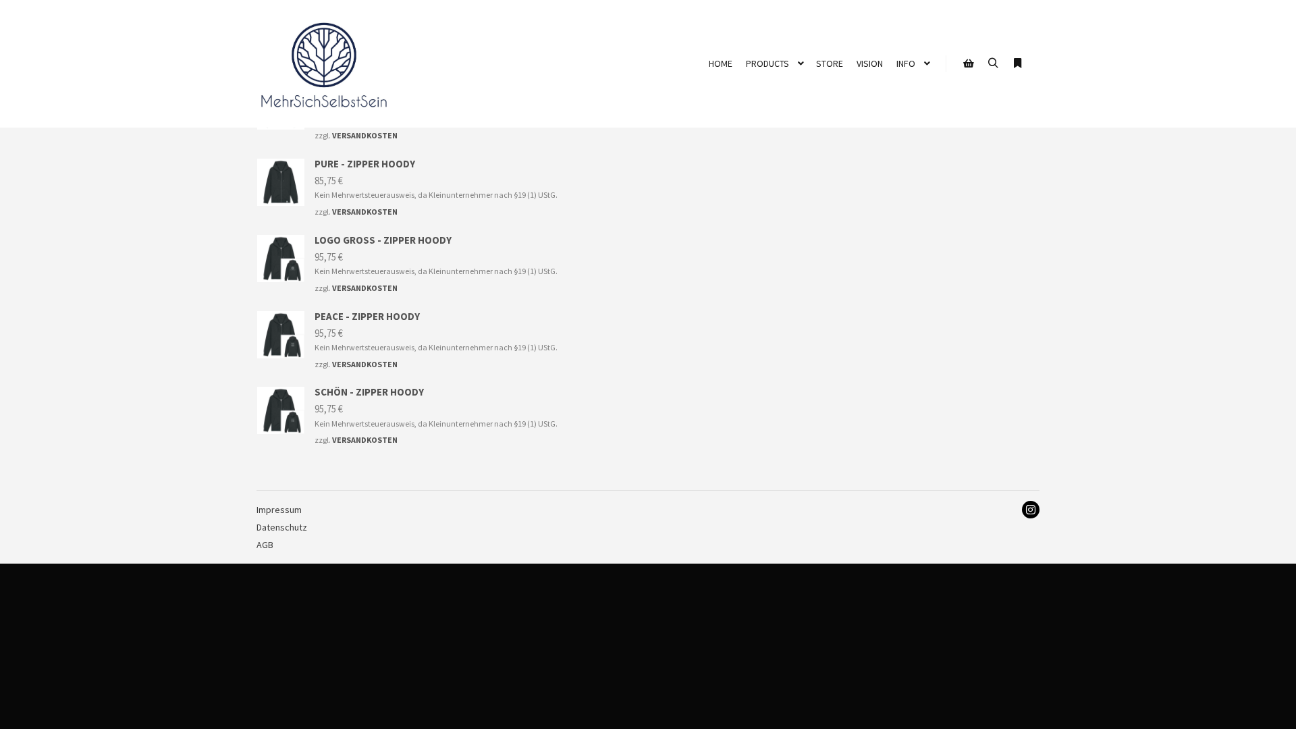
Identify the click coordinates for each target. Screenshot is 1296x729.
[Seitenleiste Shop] (968, 63)
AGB (264, 545)
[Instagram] (1031, 509)
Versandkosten (365, 135)
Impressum (279, 510)
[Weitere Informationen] (1017, 63)
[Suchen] (993, 63)
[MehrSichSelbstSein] (324, 64)
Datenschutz (281, 527)
